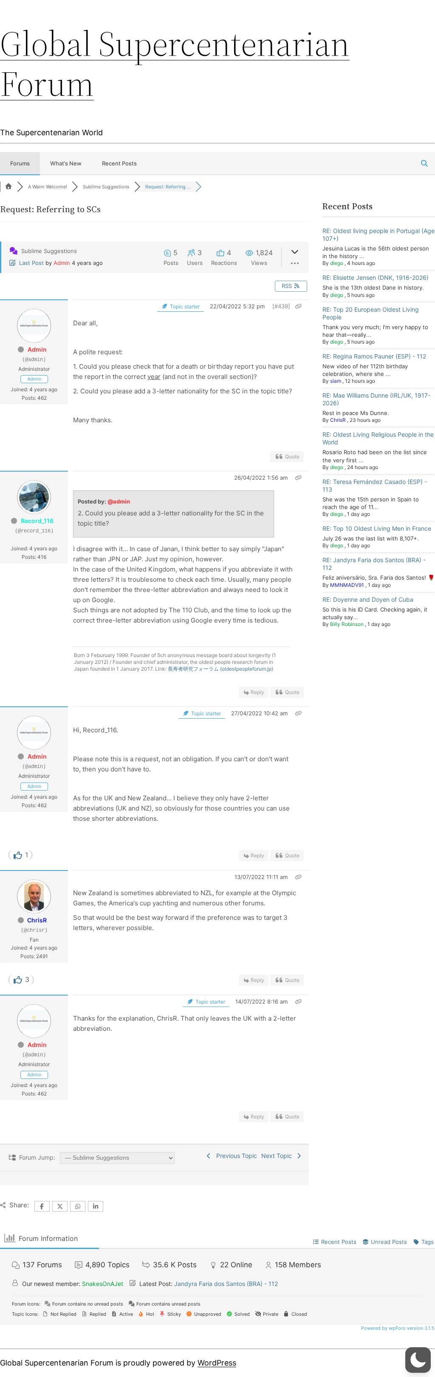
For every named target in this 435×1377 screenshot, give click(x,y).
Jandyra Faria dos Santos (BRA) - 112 (226, 1283)
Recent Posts (119, 163)
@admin (118, 501)
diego (336, 263)
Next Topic (278, 1155)
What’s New (66, 163)
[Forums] (8, 187)
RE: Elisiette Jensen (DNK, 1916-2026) (375, 277)
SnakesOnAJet (102, 1283)
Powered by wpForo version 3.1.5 (397, 1328)
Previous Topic (235, 1155)
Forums (20, 163)
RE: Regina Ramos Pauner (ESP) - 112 (374, 356)
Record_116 (37, 520)
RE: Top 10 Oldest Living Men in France (376, 528)
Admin (62, 262)
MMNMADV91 (347, 585)
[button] (418, 1360)
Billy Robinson (347, 624)
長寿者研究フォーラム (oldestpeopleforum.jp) (220, 669)
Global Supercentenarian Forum (175, 63)
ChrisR (37, 920)
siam (335, 381)
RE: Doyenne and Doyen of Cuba (367, 599)
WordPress (217, 1362)
